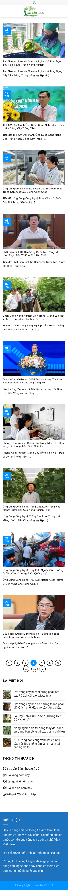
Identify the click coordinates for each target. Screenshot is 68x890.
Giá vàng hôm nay (18, 775)
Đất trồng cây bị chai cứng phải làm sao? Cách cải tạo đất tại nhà (36, 693)
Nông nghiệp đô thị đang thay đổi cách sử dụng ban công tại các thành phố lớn (39, 729)
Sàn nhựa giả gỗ (28, 768)
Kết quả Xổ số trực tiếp (21, 794)
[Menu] (5, 11)
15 (34, 668)
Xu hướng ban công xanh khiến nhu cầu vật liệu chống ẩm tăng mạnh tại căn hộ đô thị (37, 743)
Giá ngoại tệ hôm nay (19, 781)
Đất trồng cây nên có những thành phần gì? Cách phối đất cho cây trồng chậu (39, 705)
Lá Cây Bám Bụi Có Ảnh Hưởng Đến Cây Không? (37, 717)
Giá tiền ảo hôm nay (19, 788)
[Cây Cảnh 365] (34, 11)
